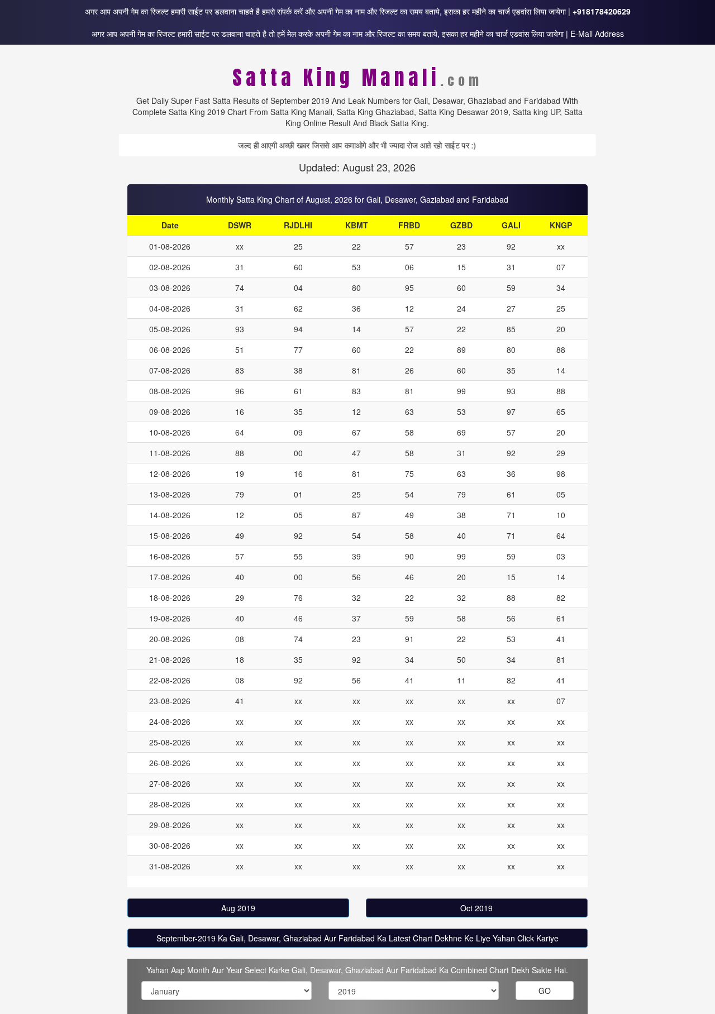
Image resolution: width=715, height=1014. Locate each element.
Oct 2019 (476, 907)
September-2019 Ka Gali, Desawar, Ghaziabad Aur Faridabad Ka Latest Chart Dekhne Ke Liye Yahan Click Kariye (357, 938)
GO (544, 990)
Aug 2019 (238, 907)
